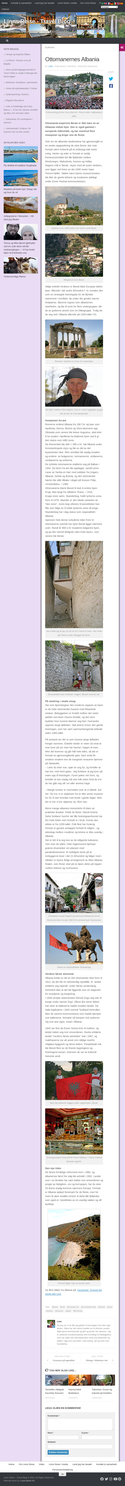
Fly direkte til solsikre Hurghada (20, 165)
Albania (55, 1307)
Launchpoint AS (27, 1481)
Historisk (101, 1307)
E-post (85, 1433)
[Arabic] (102, 3)
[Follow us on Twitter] (106, 1479)
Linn (50, 66)
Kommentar (54, 1416)
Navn (51, 1433)
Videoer (5, 9)
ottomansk (59, 1311)
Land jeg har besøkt (44, 3)
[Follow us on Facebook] (102, 1479)
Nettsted (51, 1442)
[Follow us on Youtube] (115, 1479)
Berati (62, 1307)
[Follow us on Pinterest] (119, 1479)
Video (41, 1464)
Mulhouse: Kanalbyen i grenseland (21, 82)
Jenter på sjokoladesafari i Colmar (21, 88)
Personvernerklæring (62, 1469)
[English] (105, 3)
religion (68, 1311)
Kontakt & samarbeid (21, 3)
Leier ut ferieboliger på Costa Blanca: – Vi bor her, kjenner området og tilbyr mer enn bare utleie (21, 109)
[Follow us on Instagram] (111, 1479)
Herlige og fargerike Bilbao (18, 54)
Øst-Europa (77, 1311)
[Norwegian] (118, 3)
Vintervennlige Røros (15, 276)
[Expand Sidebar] (122, 47)
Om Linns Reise (88, 3)
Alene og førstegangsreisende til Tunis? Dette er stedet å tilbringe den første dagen (20, 73)
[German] (112, 3)
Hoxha (109, 1307)
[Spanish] (121, 3)
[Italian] (115, 3)
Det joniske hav (73, 1307)
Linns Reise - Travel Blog (37, 21)
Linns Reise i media (67, 3)
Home (5, 3)
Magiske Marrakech (15, 100)
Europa (49, 47)
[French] (108, 3)
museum (49, 1311)
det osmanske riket (88, 1307)
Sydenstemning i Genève (17, 94)
